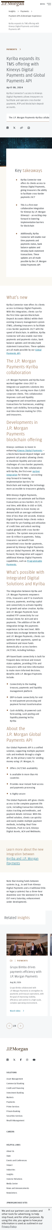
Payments (11, 49)
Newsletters (11, 1193)
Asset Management (14, 1079)
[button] (49, 1209)
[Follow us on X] (14, 1060)
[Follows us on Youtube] (34, 1060)
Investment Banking (15, 1093)
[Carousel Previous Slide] (9, 1026)
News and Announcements (17, 1188)
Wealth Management (15, 1120)
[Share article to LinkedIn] (8, 128)
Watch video (15, 1011)
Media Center (12, 1183)
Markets (10, 1097)
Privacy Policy (9, 1226)
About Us (10, 1151)
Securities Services (14, 1116)
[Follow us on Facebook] (21, 1060)
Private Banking (13, 1111)
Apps (8, 1156)
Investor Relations (14, 1179)
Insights (9, 1174)
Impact (9, 1165)
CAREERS (10, 1131)
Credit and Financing (15, 1088)
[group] (14, 1026)
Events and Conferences (16, 1160)
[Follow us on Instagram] (27, 1060)
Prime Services (12, 1106)
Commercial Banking (15, 1083)
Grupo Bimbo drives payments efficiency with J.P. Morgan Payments (25, 971)
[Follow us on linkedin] (7, 1060)
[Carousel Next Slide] (20, 1026)
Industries (10, 1170)
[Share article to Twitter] (15, 128)
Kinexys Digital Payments (29, 450)
